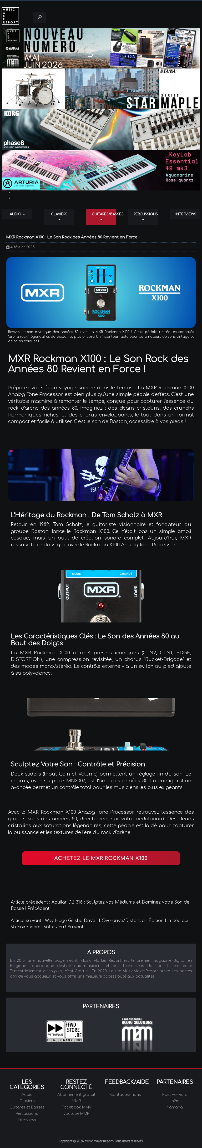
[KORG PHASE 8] (101, 129)
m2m (174, 1101)
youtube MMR (76, 1114)
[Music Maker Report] (14, 16)
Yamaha (175, 1107)
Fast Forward (175, 1095)
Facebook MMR (76, 1107)
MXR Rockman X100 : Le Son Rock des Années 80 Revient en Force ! (72, 237)
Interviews (185, 214)
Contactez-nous (125, 1095)
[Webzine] (101, 48)
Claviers (59, 214)
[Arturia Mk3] (101, 170)
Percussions (146, 214)
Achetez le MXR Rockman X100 (101, 858)
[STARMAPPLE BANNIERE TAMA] (101, 89)
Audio (16, 214)
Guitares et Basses (26, 1107)
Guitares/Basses (104, 214)
